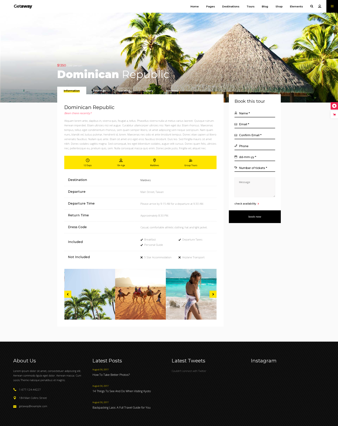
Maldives (145, 180)
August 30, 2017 (100, 369)
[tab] (71, 90)
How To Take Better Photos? (111, 375)
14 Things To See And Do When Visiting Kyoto (121, 391)
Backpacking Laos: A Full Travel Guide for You (121, 407)
